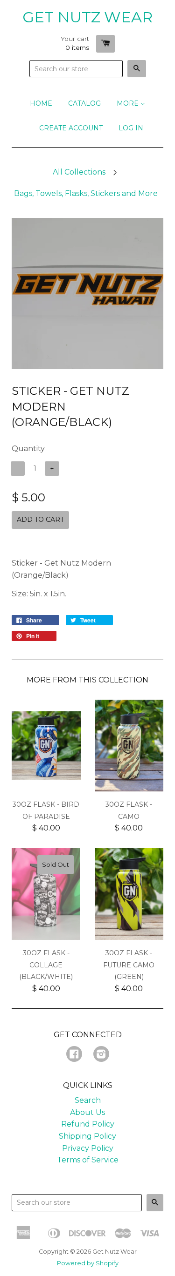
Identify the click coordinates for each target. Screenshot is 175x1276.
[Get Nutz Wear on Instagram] (101, 1055)
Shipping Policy (87, 1136)
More (128, 103)
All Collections (79, 172)
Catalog (84, 103)
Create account (71, 128)
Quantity (28, 448)
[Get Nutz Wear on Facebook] (74, 1055)
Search (88, 1100)
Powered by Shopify (88, 1263)
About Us (87, 1112)
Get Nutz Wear (87, 17)
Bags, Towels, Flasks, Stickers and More (86, 193)
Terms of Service (88, 1159)
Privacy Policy (87, 1148)
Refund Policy (87, 1124)
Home (41, 103)
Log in (131, 128)
